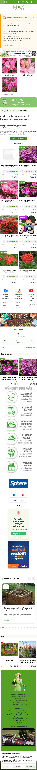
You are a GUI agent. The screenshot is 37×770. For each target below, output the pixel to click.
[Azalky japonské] (9, 86)
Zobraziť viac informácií (19, 138)
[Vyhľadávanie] (27, 2)
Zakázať (5, 766)
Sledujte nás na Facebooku (18, 719)
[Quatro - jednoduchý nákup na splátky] (18, 554)
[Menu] (2, 2)
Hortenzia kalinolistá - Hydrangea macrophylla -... (9, 661)
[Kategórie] (7, 2)
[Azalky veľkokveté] (28, 67)
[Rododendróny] (9, 67)
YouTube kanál (18, 721)
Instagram (18, 723)
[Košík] (31, 2)
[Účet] (18, 2)
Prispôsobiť (17, 766)
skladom (16, 174)
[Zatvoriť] (33, 17)
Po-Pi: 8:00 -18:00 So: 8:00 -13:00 (18, 715)
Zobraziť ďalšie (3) (18, 143)
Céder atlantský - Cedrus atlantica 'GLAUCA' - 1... (27, 661)
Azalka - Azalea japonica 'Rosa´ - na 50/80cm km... (28, 378)
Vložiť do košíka (11, 171)
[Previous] (29, 578)
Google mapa (18, 717)
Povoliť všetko (30, 766)
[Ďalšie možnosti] (35, 2)
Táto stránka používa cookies (11, 753)
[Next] (33, 578)
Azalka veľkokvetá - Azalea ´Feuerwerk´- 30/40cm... (9, 378)
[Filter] (23, 2)
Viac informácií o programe (18, 537)
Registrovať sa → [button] (18, 534)
